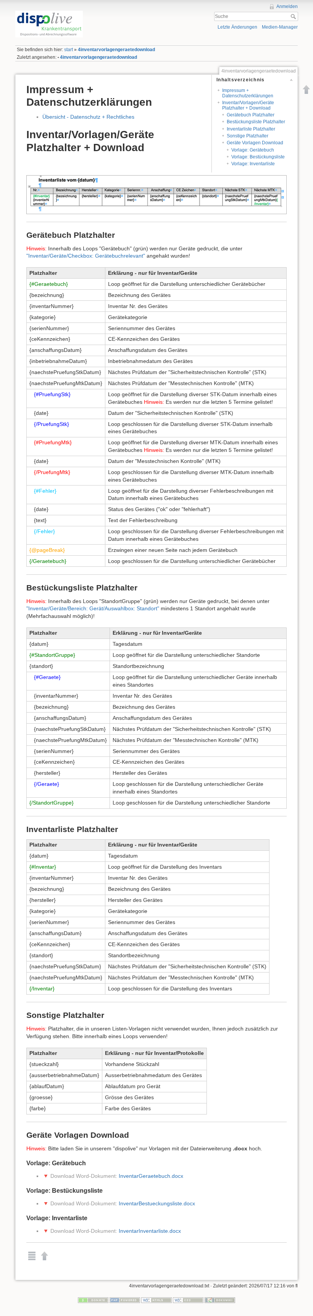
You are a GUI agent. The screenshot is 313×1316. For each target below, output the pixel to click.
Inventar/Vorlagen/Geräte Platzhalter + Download (248, 105)
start (68, 49)
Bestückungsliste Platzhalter (256, 121)
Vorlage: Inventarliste (253, 163)
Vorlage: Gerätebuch (252, 150)
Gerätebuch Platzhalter (250, 115)
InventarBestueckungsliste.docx (157, 1203)
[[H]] (84, 13)
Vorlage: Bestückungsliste (258, 157)
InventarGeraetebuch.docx (151, 1176)
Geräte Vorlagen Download (255, 142)
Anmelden (287, 6)
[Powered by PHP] (125, 1299)
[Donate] (93, 1299)
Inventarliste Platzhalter (251, 129)
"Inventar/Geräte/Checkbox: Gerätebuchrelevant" (85, 256)
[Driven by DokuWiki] (220, 1299)
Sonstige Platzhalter (247, 136)
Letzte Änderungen (237, 27)
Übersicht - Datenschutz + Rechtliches (88, 117)
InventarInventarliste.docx (150, 1231)
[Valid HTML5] (156, 1299)
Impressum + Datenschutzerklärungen (247, 93)
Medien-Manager (280, 27)
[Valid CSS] (188, 1299)
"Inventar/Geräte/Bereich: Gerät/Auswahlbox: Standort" (92, 608)
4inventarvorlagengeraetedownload (116, 49)
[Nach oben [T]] (306, 89)
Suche (294, 16)
